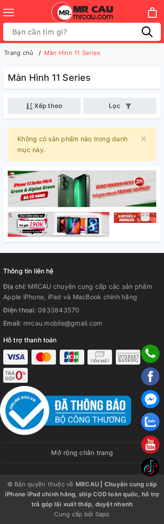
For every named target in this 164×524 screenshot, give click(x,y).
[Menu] (8, 12)
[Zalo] (150, 422)
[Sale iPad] (60, 224)
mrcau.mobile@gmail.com (62, 323)
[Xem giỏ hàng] (152, 12)
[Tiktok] (150, 467)
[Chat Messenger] (150, 399)
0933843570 (59, 310)
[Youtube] (150, 444)
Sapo (102, 514)
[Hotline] (150, 354)
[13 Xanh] (82, 188)
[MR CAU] (82, 12)
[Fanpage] (150, 376)
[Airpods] (134, 224)
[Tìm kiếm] (147, 32)
